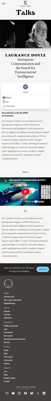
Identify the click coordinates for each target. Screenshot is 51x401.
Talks (6, 308)
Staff (5, 354)
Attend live (8, 318)
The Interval (8, 332)
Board (6, 350)
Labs (5, 329)
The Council (8, 357)
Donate (7, 368)
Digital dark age (9, 303)
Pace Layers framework (12, 300)
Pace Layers (8, 336)
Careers (7, 363)
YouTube (7, 315)
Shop (6, 375)
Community (8, 360)
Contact (7, 381)
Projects (8, 322)
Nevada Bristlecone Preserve (14, 339)
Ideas (6, 293)
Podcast (7, 311)
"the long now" (9, 297)
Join (5, 371)
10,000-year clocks (11, 326)
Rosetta (7, 342)
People (7, 347)
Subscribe (42, 269)
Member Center (9, 378)
